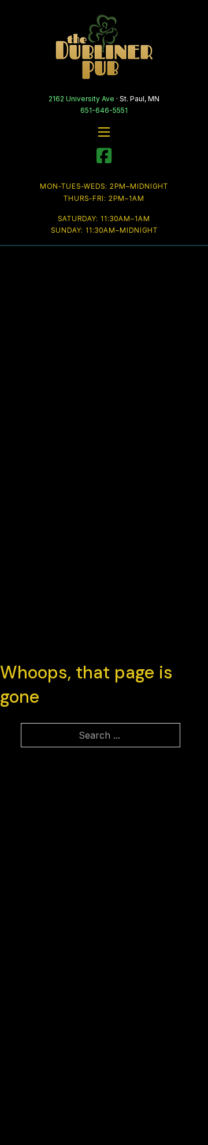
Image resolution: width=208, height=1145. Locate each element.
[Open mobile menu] (104, 132)
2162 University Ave (81, 98)
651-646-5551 (104, 110)
